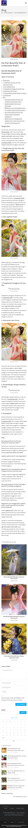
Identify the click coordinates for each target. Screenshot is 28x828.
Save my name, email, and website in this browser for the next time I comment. (12, 699)
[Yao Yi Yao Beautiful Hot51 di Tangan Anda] (3, 772)
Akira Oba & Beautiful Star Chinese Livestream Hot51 (14, 657)
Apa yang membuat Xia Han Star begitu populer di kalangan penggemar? (14, 115)
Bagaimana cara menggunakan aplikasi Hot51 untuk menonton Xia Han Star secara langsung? (14, 121)
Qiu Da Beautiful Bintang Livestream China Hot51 (14, 577)
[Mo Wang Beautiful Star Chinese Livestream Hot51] (3, 757)
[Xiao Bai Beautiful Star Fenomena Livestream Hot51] (3, 750)
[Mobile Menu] (26, 3)
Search (3, 710)
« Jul (13, 741)
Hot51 (6, 808)
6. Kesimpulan (7, 95)
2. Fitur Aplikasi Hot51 (9, 87)
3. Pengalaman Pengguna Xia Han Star (13, 89)
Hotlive (12, 808)
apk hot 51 (9, 262)
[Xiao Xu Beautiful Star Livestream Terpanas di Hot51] (3, 779)
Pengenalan (6, 80)
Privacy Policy (20, 808)
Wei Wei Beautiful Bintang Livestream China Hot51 (14, 617)
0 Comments (15, 752)
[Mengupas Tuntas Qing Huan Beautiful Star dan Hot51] (3, 787)
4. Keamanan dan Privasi (10, 91)
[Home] (2, 12)
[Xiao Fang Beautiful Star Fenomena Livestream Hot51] (3, 765)
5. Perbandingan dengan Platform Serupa (14, 93)
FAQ (4, 97)
